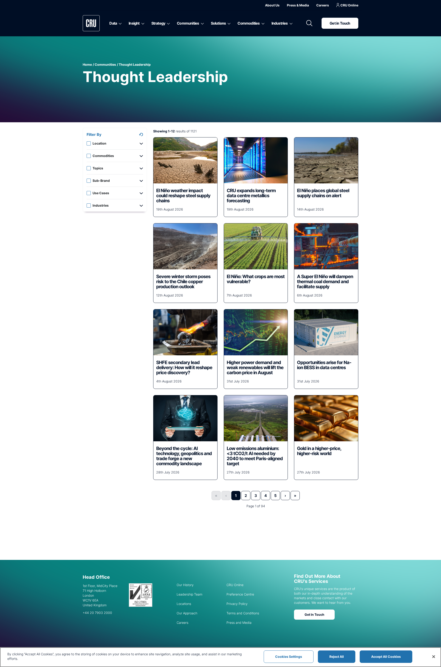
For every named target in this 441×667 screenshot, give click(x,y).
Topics (98, 168)
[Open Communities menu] (201, 23)
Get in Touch (340, 23)
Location (99, 143)
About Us (272, 5)
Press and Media (239, 622)
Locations (184, 604)
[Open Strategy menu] (167, 23)
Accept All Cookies (386, 656)
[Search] (309, 23)
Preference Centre (240, 594)
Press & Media (298, 5)
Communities (188, 23)
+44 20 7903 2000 (97, 613)
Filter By (94, 134)
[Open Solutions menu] (228, 23)
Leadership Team (189, 594)
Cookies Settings (288, 656)
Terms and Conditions (242, 613)
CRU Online (349, 5)
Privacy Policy (237, 604)
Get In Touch (314, 614)
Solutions (218, 23)
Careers (322, 5)
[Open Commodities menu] (262, 23)
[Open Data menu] (119, 23)
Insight (134, 23)
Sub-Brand (101, 180)
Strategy (158, 23)
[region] (220, 657)
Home (87, 64)
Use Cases (101, 193)
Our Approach (187, 613)
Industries (279, 23)
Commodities (248, 23)
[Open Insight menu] (142, 23)
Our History (185, 585)
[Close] (434, 657)
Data (113, 23)
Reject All (336, 656)
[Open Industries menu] (290, 23)
